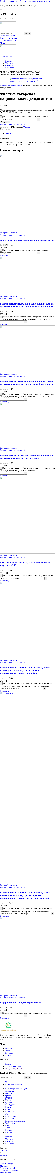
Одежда (19, 85)
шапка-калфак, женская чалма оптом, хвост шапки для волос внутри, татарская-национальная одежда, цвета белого (25, 670)
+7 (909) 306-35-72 (13, 1066)
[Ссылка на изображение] (8, 1031)
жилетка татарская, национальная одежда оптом (27, 239)
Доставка (9, 1053)
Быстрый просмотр (8, 233)
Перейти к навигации (10, 1)
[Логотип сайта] (8, 31)
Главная (3, 85)
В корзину (5, 122)
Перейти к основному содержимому (35, 1)
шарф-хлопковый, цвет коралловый (20, 1002)
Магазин (11, 85)
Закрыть (3, 1150)
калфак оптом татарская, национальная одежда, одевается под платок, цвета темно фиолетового (27, 382)
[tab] (9, 133)
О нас (7, 1051)
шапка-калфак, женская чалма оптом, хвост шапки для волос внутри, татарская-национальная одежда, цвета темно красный (25, 895)
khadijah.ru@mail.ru (13, 1068)
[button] (4, 255)
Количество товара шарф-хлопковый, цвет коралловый (27, 1013)
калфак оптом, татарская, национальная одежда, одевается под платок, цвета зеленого (27, 456)
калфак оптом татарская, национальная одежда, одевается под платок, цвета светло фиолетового (27, 305)
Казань (8, 1064)
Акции (8, 1055)
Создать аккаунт (7, 1163)
